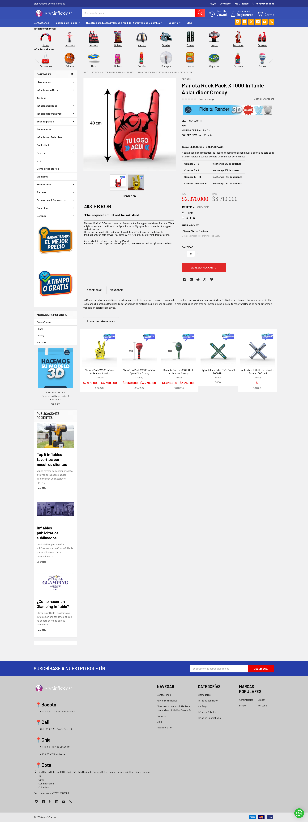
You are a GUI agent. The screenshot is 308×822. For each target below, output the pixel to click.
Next (271, 39)
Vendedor (116, 290)
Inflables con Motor (48, 89)
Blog (189, 22)
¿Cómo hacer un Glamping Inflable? (53, 604)
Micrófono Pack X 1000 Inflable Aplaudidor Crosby (139, 371)
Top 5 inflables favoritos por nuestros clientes (52, 459)
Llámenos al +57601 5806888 (53, 793)
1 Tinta (189, 212)
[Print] (198, 279)
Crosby (40, 335)
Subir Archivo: (191, 225)
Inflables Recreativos (49, 113)
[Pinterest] (211, 279)
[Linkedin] (258, 22)
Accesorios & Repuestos (51, 200)
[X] (251, 22)
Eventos (41, 152)
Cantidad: (188, 247)
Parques (42, 192)
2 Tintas (190, 217)
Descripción (95, 290)
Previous (37, 39)
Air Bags (41, 97)
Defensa (42, 215)
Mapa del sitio (164, 727)
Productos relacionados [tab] (101, 321)
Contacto (225, 3)
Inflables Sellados (47, 105)
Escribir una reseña (264, 98)
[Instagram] (238, 22)
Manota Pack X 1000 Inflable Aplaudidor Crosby (100, 371)
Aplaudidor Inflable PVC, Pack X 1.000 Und (218, 371)
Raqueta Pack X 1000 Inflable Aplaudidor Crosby (178, 371)
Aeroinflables (44, 322)
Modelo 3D (129, 196)
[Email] (191, 279)
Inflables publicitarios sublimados (48, 532)
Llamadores (44, 82)
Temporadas (44, 184)
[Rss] (271, 22)
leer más (41, 488)
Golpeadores (44, 129)
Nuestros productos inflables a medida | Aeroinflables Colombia (123, 22)
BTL (39, 160)
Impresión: (195, 206)
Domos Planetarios (48, 168)
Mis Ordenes (242, 3)
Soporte (173, 22)
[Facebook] (244, 22)
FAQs (213, 3)
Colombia (42, 207)
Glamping (42, 176)
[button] (228, 110)
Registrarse (245, 15)
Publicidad (43, 145)
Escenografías (45, 121)
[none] (129, 124)
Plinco (40, 328)
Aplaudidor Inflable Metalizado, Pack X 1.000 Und (257, 371)
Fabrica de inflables (66, 22)
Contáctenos (41, 22)
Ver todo (41, 341)
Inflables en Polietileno (50, 137)
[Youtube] (265, 22)
